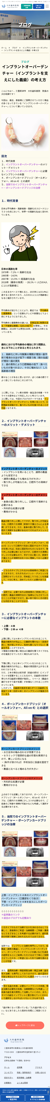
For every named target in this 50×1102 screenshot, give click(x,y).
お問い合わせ (40, 1072)
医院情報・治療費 (24, 1077)
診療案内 (7, 1082)
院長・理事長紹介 (24, 1072)
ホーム (4, 47)
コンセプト (8, 1072)
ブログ (14, 47)
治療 (27, 6)
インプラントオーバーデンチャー (23, 164)
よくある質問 (22, 1082)
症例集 (19, 1067)
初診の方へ (8, 1077)
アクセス (38, 1067)
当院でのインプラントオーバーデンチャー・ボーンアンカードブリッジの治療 (24, 186)
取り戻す (39, 6)
